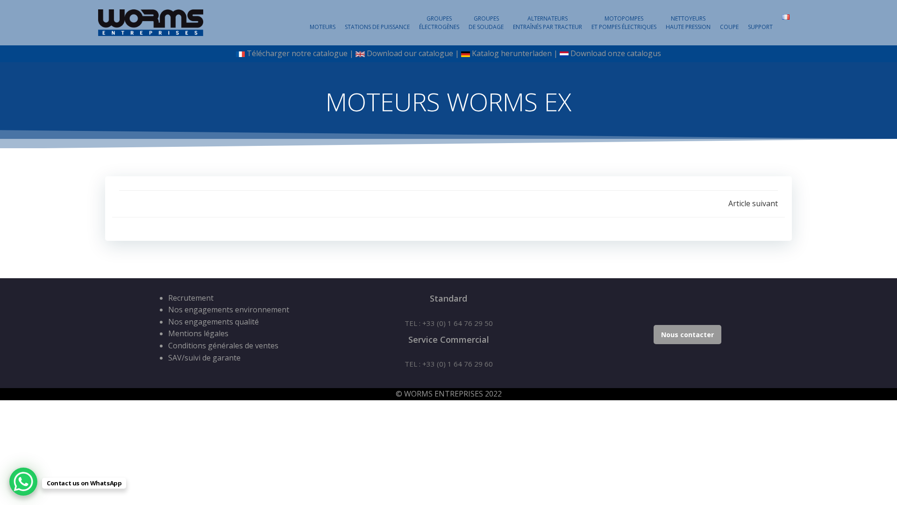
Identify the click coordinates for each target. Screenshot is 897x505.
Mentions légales (198, 333)
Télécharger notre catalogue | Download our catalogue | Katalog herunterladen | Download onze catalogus (453, 53)
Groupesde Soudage (486, 22)
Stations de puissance (377, 27)
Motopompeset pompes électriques (623, 22)
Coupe (729, 27)
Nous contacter (687, 334)
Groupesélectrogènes (439, 22)
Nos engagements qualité (213, 322)
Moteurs (322, 27)
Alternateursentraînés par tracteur (547, 22)
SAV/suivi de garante (204, 358)
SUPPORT (760, 27)
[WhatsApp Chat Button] (23, 482)
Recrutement (191, 298)
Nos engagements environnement (228, 309)
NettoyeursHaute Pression (688, 22)
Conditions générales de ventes (223, 345)
